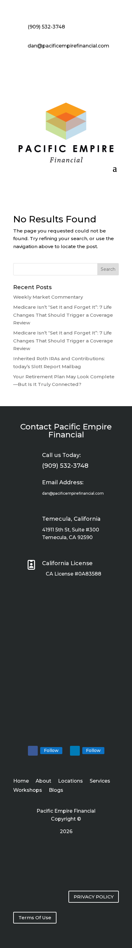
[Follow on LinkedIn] (75, 751)
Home (21, 781)
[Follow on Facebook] (33, 751)
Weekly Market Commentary (48, 297)
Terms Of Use (34, 917)
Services (100, 781)
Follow (51, 750)
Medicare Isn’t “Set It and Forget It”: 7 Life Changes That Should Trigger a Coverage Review (63, 315)
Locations (70, 781)
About (43, 781)
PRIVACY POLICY (94, 897)
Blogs (56, 790)
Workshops (27, 790)
